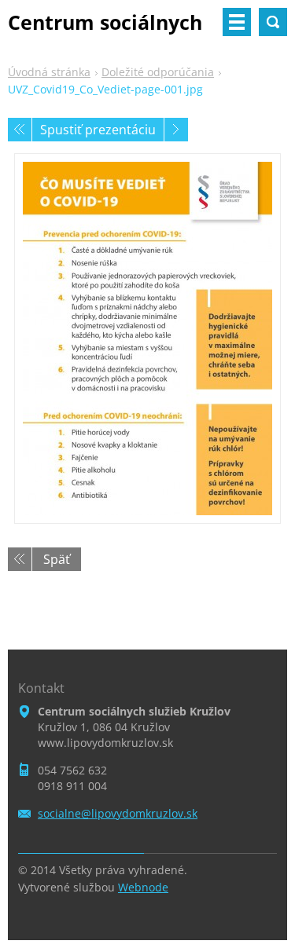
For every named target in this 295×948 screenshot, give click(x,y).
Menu (237, 22)
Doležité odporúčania (157, 71)
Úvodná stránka (49, 71)
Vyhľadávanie (273, 22)
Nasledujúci (176, 129)
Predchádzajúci (19, 129)
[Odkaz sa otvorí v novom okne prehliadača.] (147, 338)
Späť (56, 559)
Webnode (143, 887)
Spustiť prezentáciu (98, 129)
